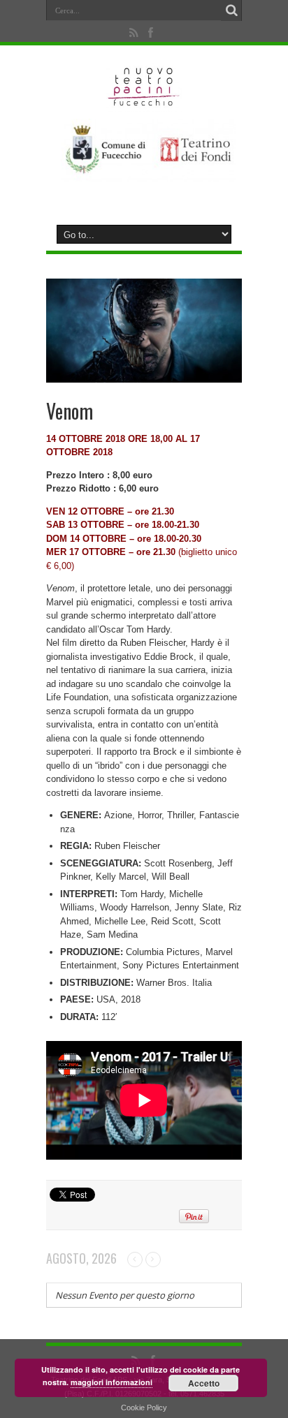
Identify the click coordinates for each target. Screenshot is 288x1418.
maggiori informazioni (111, 1382)
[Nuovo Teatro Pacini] (144, 101)
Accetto (203, 1383)
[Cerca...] (231, 10)
